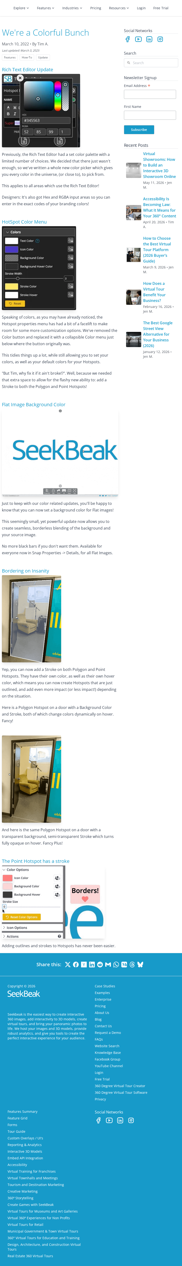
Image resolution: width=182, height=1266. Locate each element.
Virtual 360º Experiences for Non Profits (39, 1218)
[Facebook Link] (127, 39)
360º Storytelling (20, 1198)
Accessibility (17, 1164)
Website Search (107, 1046)
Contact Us (103, 1026)
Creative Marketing (23, 1191)
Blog (98, 1019)
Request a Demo (108, 1032)
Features (44, 8)
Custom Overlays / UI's (25, 1138)
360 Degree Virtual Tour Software (121, 1092)
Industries (70, 8)
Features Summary (22, 1111)
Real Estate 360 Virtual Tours (30, 1256)
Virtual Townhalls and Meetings (33, 1178)
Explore (20, 8)
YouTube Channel (109, 1066)
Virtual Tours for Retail (25, 1224)
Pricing (95, 8)
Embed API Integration (25, 1158)
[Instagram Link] (160, 39)
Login (141, 8)
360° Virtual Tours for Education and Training (44, 1238)
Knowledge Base (108, 1052)
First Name (132, 106)
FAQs (99, 1039)
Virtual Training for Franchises (32, 1171)
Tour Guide (16, 1131)
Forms (12, 1125)
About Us (102, 1012)
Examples (102, 992)
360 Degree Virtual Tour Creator (120, 1086)
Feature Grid (17, 1118)
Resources (117, 8)
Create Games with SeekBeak (31, 1204)
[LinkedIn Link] (149, 39)
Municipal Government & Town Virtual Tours (43, 1231)
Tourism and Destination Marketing (36, 1184)
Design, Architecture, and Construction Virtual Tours (44, 1247)
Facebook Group (107, 1059)
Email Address (137, 85)
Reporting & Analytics (25, 1144)
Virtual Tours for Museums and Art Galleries (43, 1211)
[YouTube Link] (138, 39)
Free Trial (161, 8)
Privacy (100, 1099)
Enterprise (103, 999)
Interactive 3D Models (25, 1151)
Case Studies (105, 986)
